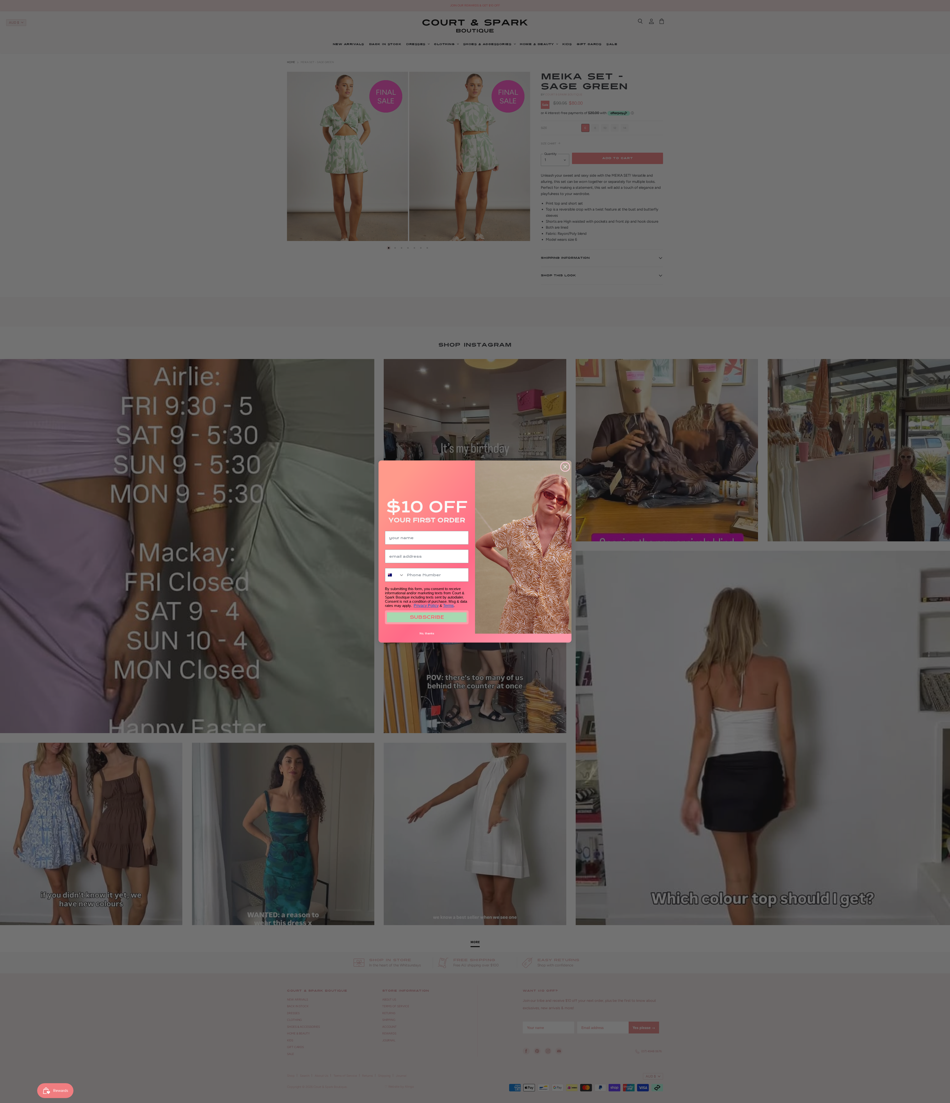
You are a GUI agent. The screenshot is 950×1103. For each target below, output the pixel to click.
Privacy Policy (426, 605)
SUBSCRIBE (427, 617)
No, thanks (427, 633)
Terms (448, 605)
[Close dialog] (565, 466)
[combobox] (394, 574)
